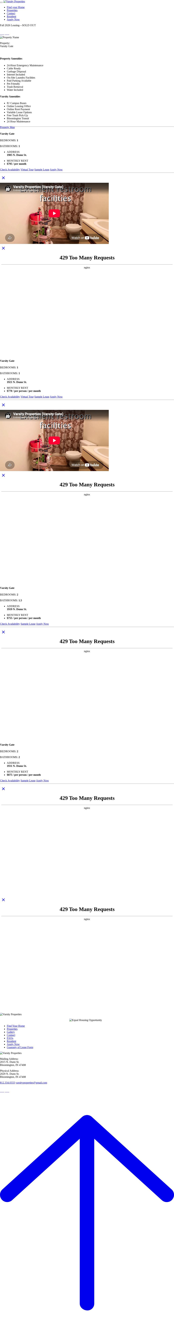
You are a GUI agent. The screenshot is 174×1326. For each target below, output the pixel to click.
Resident (11, 16)
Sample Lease (41, 169)
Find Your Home (16, 1025)
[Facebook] (7, 33)
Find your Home (16, 7)
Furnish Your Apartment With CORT (20, 130)
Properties (12, 10)
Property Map (7, 127)
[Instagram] (2, 33)
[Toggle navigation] (1, 2)
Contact (11, 13)
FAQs (10, 1038)
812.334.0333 (7, 1082)
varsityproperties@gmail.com (31, 1082)
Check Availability (10, 169)
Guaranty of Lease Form (20, 1047)
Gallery (11, 1032)
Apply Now (13, 19)
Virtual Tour (27, 169)
